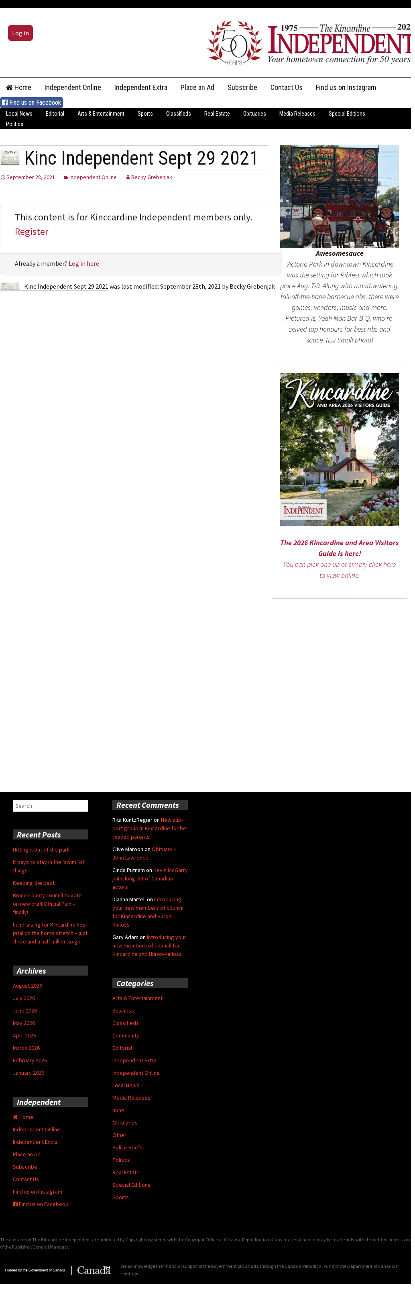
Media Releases (297, 113)
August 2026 (27, 985)
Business (123, 1010)
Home (22, 87)
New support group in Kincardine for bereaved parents (150, 828)
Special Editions (347, 113)
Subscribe (242, 87)
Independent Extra (140, 87)
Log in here (84, 263)
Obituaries (254, 113)
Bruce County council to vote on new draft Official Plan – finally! (47, 904)
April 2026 (24, 1035)
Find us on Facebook (34, 102)
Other (119, 1135)
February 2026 (30, 1060)
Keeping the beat (34, 882)
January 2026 (28, 1072)
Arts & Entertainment (100, 113)
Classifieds (178, 113)
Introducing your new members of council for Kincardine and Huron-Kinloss (149, 945)
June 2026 (25, 1010)
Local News (19, 113)
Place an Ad (197, 87)
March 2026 (26, 1047)
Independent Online (73, 87)
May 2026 (24, 1023)
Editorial (55, 113)
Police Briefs (127, 1147)
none (118, 1110)
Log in (20, 33)
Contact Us (287, 87)
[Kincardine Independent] (308, 42)
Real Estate (217, 113)
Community (125, 1035)
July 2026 (24, 998)
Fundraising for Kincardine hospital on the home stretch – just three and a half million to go (50, 933)
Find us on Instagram (346, 87)
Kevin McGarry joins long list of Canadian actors (150, 878)
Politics (14, 124)
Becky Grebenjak (151, 177)
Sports (145, 113)
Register (31, 231)
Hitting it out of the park (41, 849)
